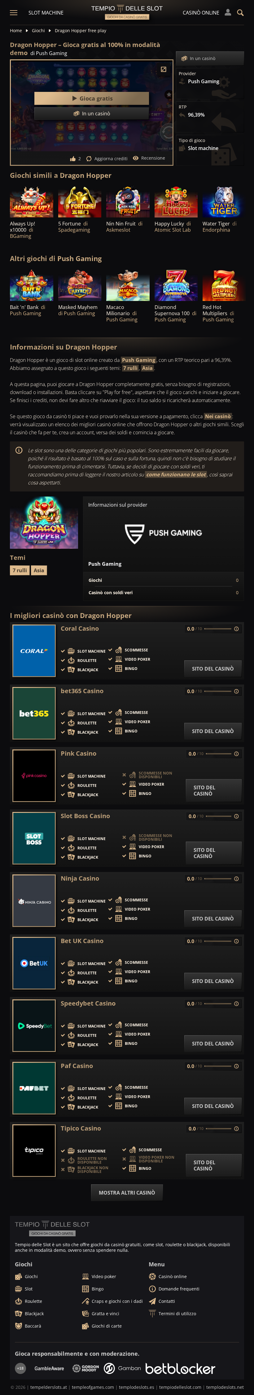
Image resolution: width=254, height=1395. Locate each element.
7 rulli (130, 368)
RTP (182, 107)
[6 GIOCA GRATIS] (176, 201)
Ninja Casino (80, 878)
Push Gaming (138, 360)
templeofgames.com (93, 1387)
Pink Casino (78, 753)
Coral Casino (80, 629)
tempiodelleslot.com (180, 1387)
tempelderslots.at (48, 1387)
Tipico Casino (81, 1128)
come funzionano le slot (176, 474)
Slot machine (46, 12)
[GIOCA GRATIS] (31, 201)
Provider (187, 73)
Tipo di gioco (192, 140)
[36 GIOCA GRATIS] (224, 201)
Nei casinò (218, 416)
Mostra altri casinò (127, 1192)
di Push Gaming (48, 53)
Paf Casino (77, 1066)
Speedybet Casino (88, 1003)
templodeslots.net (225, 1387)
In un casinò (202, 58)
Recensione (153, 158)
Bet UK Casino (82, 941)
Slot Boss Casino (85, 816)
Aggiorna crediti (111, 158)
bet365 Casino (82, 691)
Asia (147, 368)
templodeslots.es (136, 1387)
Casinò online (201, 12)
